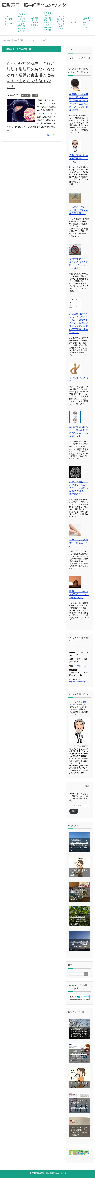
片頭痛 (73, 22)
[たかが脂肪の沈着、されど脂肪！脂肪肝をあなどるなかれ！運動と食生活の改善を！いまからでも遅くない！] (21, 120)
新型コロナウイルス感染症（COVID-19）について (79, 594)
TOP (19, 40)
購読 (74, 811)
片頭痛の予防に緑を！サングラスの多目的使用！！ (78, 210)
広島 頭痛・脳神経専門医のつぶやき (36, 5)
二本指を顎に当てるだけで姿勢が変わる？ (78, 872)
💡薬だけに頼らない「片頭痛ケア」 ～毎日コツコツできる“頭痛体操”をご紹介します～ (79, 1105)
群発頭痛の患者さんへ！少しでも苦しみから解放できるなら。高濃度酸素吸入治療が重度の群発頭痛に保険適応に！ (78, 323)
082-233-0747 (82, 666)
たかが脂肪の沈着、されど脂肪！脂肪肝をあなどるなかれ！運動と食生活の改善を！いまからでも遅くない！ (31, 75)
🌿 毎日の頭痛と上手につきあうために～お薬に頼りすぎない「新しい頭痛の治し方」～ (79, 1056)
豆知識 (35, 95)
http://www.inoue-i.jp (77, 681)
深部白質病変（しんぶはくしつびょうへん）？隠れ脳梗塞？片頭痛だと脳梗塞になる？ (78, 487)
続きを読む (51, 135)
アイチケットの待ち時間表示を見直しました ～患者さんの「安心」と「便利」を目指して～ (78, 894)
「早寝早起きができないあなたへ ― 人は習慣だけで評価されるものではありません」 (79, 845)
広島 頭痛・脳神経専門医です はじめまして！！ (60, 23)
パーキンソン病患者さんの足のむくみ (78, 542)
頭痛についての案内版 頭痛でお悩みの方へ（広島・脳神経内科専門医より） (47, 22)
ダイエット (26, 95)
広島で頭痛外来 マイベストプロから (35, 22)
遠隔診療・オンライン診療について (86, 22)
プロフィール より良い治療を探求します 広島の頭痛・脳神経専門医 (22, 22)
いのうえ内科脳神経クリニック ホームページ (8, 23)
